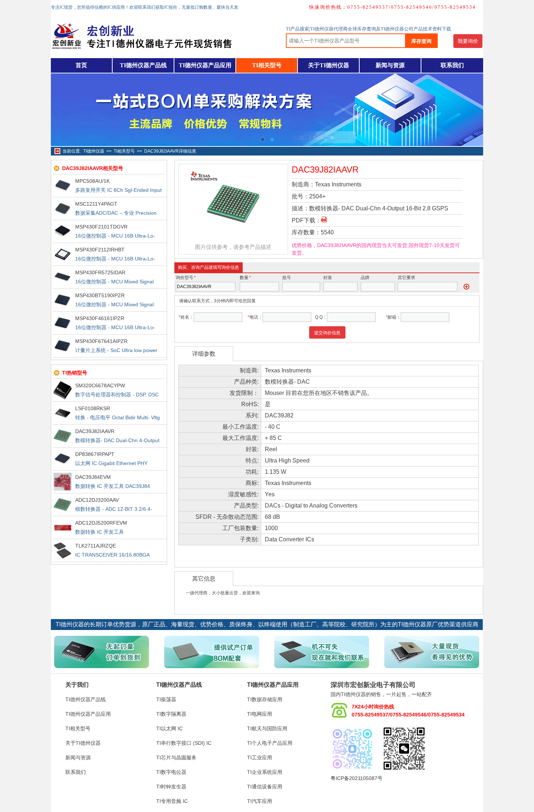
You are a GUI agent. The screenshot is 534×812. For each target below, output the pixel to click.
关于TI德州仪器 (328, 65)
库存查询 (421, 41)
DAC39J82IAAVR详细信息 (170, 151)
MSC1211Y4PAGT (96, 204)
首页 (81, 65)
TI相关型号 (267, 65)
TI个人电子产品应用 (269, 743)
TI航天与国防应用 (267, 728)
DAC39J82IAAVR (94, 431)
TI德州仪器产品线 (143, 65)
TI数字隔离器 (171, 714)
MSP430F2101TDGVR (101, 227)
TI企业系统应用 (264, 772)
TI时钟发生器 (171, 786)
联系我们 (452, 65)
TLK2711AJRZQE (95, 546)
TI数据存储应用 (264, 699)
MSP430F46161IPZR (99, 318)
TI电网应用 (259, 714)
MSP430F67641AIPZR (101, 341)
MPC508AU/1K (92, 181)
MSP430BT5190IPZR (100, 295)
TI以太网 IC (169, 728)
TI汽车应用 (259, 801)
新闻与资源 (390, 65)
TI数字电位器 (171, 772)
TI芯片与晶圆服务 (176, 757)
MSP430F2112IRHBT (100, 250)
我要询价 (468, 41)
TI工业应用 (259, 757)
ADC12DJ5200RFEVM (101, 523)
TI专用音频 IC (172, 801)
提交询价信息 (327, 332)
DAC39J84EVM (93, 477)
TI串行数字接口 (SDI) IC (183, 743)
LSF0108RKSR (92, 408)
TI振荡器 (166, 699)
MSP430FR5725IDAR (100, 272)
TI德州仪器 (93, 151)
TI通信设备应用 (264, 786)
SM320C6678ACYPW (100, 385)
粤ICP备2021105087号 (357, 778)
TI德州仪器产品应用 (205, 65)
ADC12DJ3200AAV (97, 500)
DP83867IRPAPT (94, 454)
